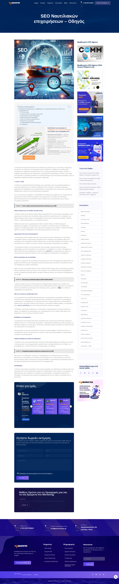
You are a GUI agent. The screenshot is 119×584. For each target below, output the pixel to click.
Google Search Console (86, 247)
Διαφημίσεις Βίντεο (86, 322)
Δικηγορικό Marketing (51, 561)
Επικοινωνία (72, 3)
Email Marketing (85, 223)
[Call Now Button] (116, 577)
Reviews (83, 275)
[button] (50, 3)
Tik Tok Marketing (85, 294)
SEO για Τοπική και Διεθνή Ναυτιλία (30, 119)
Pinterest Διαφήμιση (86, 271)
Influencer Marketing (86, 255)
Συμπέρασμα (24, 124)
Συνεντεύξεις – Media (86, 346)
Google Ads (83, 235)
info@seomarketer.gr (58, 528)
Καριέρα (36, 574)
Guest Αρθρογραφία (86, 251)
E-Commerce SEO (85, 219)
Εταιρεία (42, 3)
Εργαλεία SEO (84, 330)
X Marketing (84, 310)
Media (65, 3)
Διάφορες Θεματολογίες (87, 326)
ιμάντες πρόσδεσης (23, 305)
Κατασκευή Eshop (49, 555)
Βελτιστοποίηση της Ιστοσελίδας (29, 117)
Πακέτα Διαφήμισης (70, 561)
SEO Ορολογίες (84, 282)
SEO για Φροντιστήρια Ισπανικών (87, 183)
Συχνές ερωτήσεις (27, 574)
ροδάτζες (49, 251)
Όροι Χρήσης (17, 573)
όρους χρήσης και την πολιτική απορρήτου (40, 473)
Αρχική (36, 3)
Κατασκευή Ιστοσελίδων (87, 338)
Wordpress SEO (84, 306)
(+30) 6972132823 (88, 3)
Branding (83, 215)
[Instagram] (99, 574)
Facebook (83, 227)
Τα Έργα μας (68, 558)
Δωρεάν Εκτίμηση (70, 551)
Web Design (48, 548)
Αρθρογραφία (84, 314)
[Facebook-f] (92, 574)
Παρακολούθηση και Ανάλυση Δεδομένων (31, 122)
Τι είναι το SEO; (25, 112)
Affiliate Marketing (85, 211)
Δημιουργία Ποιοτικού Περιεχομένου (30, 115)
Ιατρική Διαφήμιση (85, 334)
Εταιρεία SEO (48, 551)
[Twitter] (96, 574)
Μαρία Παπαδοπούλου (53, 400)
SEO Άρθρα (83, 278)
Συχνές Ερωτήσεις (70, 555)
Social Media (84, 286)
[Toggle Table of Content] (68, 107)
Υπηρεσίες (50, 3)
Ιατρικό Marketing (49, 558)
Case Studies (58, 3)
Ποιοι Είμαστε (69, 548)
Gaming (83, 231)
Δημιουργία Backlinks (86, 318)
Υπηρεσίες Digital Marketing (70, 565)
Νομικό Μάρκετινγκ (85, 342)
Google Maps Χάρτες (86, 243)
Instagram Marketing (86, 259)
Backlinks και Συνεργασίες (27, 120)
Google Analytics (85, 239)
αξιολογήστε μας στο (28, 419)
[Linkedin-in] (103, 574)
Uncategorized (84, 302)
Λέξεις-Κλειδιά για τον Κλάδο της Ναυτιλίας (32, 114)
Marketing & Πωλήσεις (86, 267)
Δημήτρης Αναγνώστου (40, 400)
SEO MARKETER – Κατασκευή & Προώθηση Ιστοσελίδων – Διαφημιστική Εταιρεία (25, 400)
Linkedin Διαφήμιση (86, 263)
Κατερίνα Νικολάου (66, 400)
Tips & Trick (84, 298)
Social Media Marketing (86, 290)
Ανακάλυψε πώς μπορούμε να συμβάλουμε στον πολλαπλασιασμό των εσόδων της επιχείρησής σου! (42, 109)
